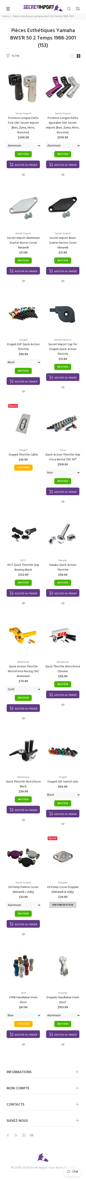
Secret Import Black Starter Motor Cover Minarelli (63, 243)
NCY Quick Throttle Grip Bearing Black (23, 567)
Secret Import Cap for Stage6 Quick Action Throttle (62, 349)
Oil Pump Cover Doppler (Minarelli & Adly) (63, 890)
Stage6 (23, 340)
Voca (63, 450)
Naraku (62, 560)
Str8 (23, 993)
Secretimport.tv (63, 340)
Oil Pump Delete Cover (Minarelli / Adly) (23, 890)
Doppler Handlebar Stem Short (63, 1000)
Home (5, 16)
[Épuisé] (23, 423)
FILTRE (15, 56)
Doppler (62, 883)
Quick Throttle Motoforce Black (23, 784)
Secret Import (23, 113)
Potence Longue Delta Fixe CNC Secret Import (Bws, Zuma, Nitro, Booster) (23, 125)
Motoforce (23, 662)
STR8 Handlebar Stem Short (23, 1000)
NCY (23, 560)
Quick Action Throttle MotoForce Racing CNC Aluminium (23, 671)
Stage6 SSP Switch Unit (62, 781)
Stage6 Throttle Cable (23, 454)
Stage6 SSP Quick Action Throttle (23, 347)
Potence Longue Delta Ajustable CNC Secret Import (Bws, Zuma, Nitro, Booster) (62, 125)
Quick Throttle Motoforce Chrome (62, 669)
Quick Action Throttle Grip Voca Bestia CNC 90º (62, 457)
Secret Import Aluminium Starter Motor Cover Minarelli (23, 243)
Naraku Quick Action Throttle (62, 567)
